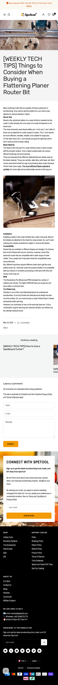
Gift (4, 556)
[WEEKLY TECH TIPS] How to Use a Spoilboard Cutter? (21, 348)
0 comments (25, 322)
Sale (5, 552)
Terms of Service (12, 397)
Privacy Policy (47, 394)
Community (7, 596)
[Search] (9, 14)
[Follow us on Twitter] (11, 651)
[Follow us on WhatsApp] (39, 651)
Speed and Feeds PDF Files (42, 564)
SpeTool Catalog (38, 568)
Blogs (5, 588)
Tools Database (37, 560)
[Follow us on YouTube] (28, 651)
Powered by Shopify (33, 668)
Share (5, 327)
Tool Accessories (9, 544)
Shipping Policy (37, 540)
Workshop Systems (10, 540)
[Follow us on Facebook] (5, 651)
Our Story (6, 581)
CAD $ (23, 661)
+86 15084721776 (21, 616)
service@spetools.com (19, 613)
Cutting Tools (8, 537)
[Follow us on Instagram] (17, 651)
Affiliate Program (9, 600)
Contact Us (7, 584)
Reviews (6, 592)
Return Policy (37, 544)
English (34, 661)
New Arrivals (7, 548)
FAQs (34, 537)
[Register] (44, 642)
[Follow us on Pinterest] (22, 651)
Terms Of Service (38, 556)
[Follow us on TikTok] (34, 651)
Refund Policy (37, 548)
